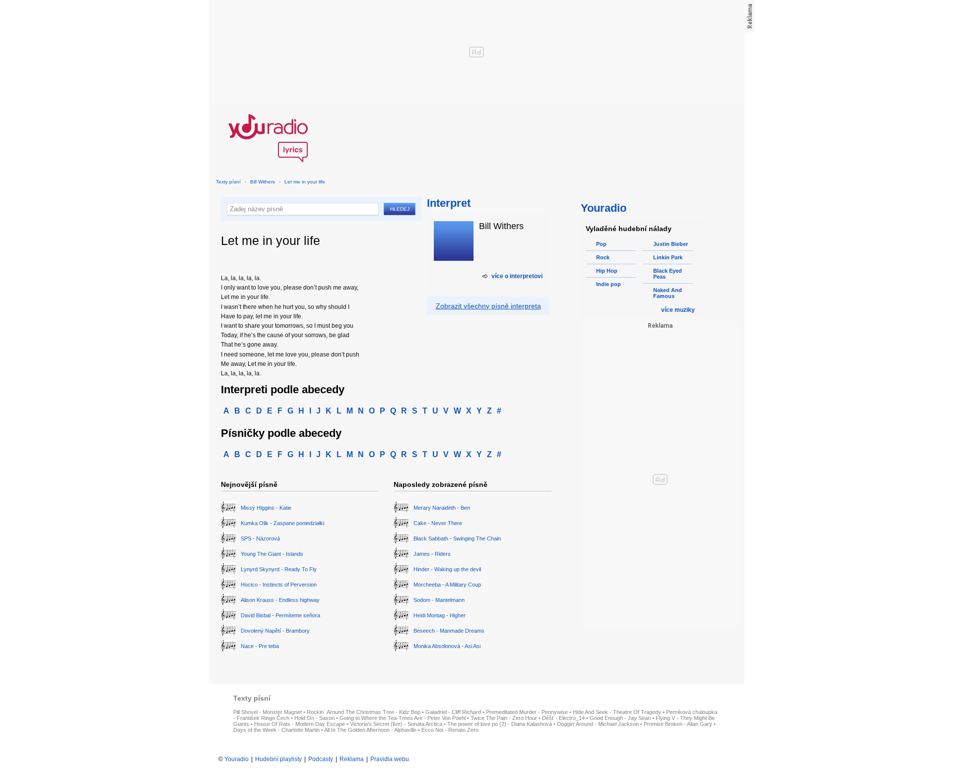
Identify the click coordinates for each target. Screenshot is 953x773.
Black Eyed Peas (667, 274)
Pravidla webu (389, 759)
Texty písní (228, 181)
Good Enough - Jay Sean (620, 718)
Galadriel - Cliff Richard (453, 712)
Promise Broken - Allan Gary (678, 724)
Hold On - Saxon (314, 718)
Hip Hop (606, 271)
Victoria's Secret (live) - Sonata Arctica (396, 724)
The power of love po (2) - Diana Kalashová (499, 724)
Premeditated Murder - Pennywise (527, 712)
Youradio (236, 759)
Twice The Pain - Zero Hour (504, 718)
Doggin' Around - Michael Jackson (598, 724)
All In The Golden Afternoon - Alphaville (370, 730)
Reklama (352, 759)
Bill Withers (262, 181)
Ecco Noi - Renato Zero (449, 730)
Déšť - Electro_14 (563, 718)
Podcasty (320, 759)
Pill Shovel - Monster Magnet (267, 712)
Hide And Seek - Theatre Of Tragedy (617, 712)
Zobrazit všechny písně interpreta (488, 306)
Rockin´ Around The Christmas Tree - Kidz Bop (363, 712)
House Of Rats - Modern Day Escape (299, 724)
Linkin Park (667, 257)
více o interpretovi (517, 276)
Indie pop (608, 284)
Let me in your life (304, 181)
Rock (603, 257)
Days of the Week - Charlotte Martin (276, 730)
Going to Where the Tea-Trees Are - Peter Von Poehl (403, 718)
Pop (601, 244)
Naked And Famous (667, 293)
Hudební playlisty (278, 759)
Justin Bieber (670, 244)
